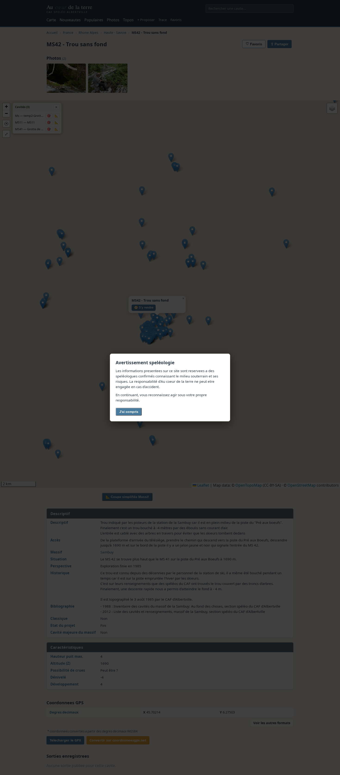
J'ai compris (128, 412)
